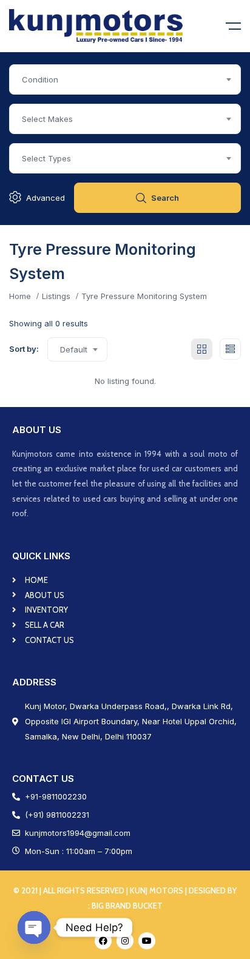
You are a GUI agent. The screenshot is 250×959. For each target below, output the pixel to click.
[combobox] (125, 79)
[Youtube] (146, 940)
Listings (56, 296)
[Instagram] (125, 940)
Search (165, 198)
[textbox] (125, 79)
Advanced (45, 198)
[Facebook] (103, 940)
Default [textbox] (73, 349)
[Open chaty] (34, 927)
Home (20, 296)
